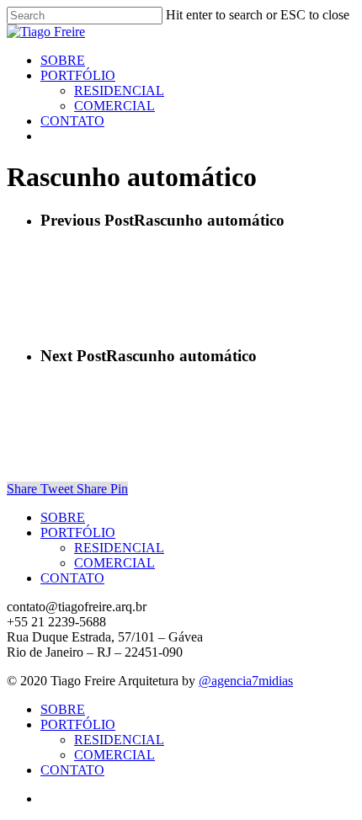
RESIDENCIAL (119, 547)
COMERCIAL (114, 563)
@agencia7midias (246, 681)
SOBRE (62, 517)
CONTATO (72, 578)
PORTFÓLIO (77, 532)
